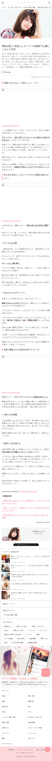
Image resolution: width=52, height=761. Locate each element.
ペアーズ (29, 634)
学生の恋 (4, 706)
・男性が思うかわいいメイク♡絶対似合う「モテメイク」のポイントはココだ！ (26, 502)
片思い (4, 696)
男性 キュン (44, 638)
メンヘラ (32, 630)
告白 (29, 706)
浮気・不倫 (5, 722)
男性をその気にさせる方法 (12, 634)
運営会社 (11, 750)
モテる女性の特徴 (17, 642)
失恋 (5, 642)
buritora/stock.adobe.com (10, 126)
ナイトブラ (43, 630)
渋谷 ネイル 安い (21, 626)
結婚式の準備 (32, 642)
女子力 (6, 630)
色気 (38, 634)
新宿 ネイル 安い (19, 630)
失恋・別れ (31, 696)
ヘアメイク (5, 733)
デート (30, 712)
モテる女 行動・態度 (10, 615)
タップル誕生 (8, 638)
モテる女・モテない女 (35, 717)
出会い (4, 712)
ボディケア (31, 738)
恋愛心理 (31, 701)
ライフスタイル (7, 743)
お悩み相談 (31, 722)
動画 (3, 738)
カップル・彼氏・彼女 (9, 717)
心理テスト (5, 728)
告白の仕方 (21, 638)
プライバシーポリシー (25, 750)
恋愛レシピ (26, 3)
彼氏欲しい (7, 626)
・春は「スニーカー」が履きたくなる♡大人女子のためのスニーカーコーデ (26, 509)
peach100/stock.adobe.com (11, 221)
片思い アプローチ (37, 626)
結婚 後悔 (33, 638)
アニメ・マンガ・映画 (35, 728)
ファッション (32, 733)
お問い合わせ (40, 750)
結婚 (3, 701)
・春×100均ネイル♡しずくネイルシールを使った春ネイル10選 (25, 516)
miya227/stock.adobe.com (11, 392)
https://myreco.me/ (28, 491)
